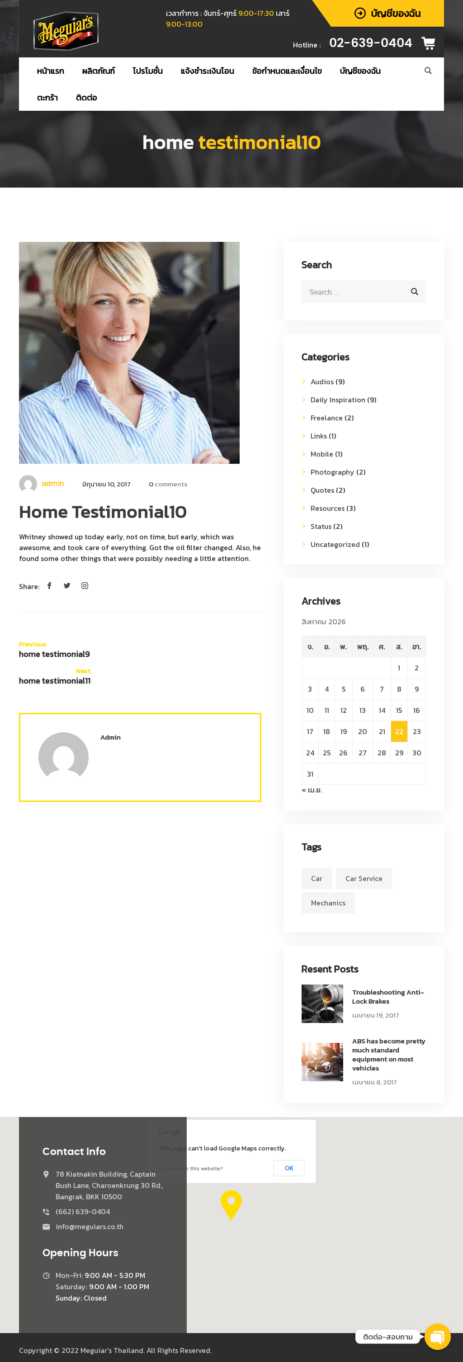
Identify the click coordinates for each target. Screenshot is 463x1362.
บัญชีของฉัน (360, 71)
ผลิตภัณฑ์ (98, 71)
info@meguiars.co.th (89, 1226)
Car (316, 878)
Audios (322, 381)
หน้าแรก (50, 71)
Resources (328, 508)
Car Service (364, 878)
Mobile (322, 453)
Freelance (327, 417)
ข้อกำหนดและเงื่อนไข (287, 71)
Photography (332, 472)
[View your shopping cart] (431, 43)
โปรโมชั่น (148, 71)
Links (319, 435)
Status (321, 526)
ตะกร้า (47, 97)
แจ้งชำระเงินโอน (207, 71)
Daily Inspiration (338, 399)
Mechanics (328, 902)
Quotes (322, 490)
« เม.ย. (312, 789)
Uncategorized (335, 544)
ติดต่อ (86, 97)
